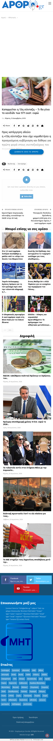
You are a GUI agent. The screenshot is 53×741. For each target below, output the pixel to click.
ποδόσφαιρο (16, 704)
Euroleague (5, 670)
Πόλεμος (42, 691)
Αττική (14, 674)
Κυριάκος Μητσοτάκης (37, 683)
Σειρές (19, 696)
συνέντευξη (27, 704)
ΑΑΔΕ (34, 670)
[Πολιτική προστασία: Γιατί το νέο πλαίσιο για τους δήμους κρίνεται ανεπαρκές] (27, 494)
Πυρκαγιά (33, 691)
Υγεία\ (4, 700)
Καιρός (4, 683)
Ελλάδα (44, 674)
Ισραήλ (47, 679)
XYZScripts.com (38, 740)
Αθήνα (41, 670)
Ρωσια (4, 696)
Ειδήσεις (36, 674)
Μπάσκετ (24, 687)
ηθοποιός (33, 700)
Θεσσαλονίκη (31, 679)
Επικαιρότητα (6, 679)
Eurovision (15, 670)
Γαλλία (28, 674)
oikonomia (25, 670)
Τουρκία (37, 696)
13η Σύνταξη (11, 164)
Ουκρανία (45, 687)
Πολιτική (24, 691)
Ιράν (40, 679)
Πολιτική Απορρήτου (25, 722)
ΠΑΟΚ (3, 691)
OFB (32, 735)
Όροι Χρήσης (18, 717)
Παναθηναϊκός (13, 691)
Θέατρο (21, 679)
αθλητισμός (13, 700)
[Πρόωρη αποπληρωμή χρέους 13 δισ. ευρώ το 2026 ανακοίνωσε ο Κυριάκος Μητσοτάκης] (27, 402)
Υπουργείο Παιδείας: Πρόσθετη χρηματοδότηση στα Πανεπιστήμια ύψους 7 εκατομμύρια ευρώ (41, 218)
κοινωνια (42, 700)
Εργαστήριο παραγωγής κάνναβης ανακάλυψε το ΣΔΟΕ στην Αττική (13, 215)
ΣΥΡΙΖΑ (11, 696)
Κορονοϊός (12, 683)
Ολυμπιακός (34, 687)
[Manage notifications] (47, 736)
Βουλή (21, 674)
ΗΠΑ (14, 679)
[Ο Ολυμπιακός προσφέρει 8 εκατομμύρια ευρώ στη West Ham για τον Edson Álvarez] (13, 304)
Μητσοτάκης (6, 687)
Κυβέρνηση (23, 683)
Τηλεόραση (27, 696)
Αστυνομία (5, 674)
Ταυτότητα (33, 717)
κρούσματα (5, 704)
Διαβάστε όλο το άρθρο (26, 152)
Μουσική (15, 687)
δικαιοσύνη (23, 700)
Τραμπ (45, 696)
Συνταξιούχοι (22, 164)
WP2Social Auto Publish (17, 740)
